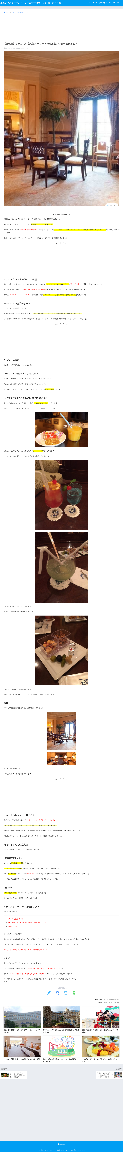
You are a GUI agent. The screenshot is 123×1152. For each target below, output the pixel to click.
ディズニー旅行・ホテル (111, 999)
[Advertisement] (61, 28)
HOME (63, 1144)
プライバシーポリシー (115, 3)
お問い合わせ (103, 3)
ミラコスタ (115, 1003)
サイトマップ (93, 3)
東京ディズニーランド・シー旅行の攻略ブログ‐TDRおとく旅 (30, 3)
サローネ (107, 1003)
